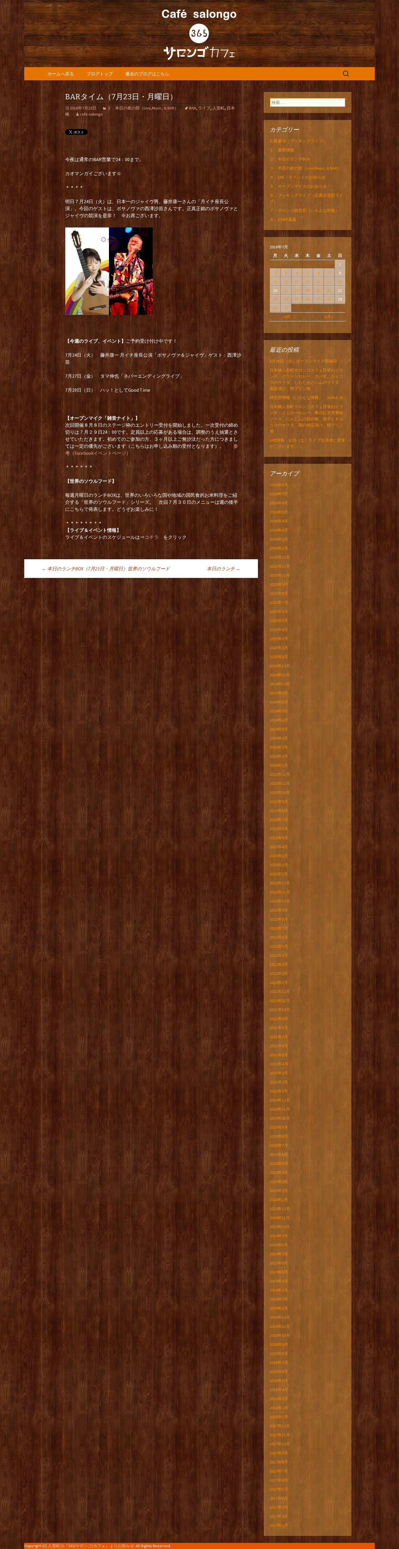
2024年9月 (279, 693)
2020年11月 (280, 1109)
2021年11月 (280, 1000)
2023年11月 (280, 783)
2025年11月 (280, 566)
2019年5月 (279, 1272)
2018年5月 (279, 1380)
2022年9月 (279, 910)
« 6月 (286, 316)
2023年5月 (279, 837)
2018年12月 (280, 1317)
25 (297, 299)
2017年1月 (279, 1525)
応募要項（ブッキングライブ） (298, 141)
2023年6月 (279, 828)
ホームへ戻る (61, 73)
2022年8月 (279, 919)
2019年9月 (279, 1235)
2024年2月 (279, 756)
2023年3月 (279, 855)
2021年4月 (279, 1064)
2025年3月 (279, 638)
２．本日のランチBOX (290, 159)
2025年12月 (280, 557)
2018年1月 (279, 1416)
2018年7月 (279, 1362)
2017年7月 (279, 1471)
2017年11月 (280, 1435)
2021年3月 (279, 1073)
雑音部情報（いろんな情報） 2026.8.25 (306, 397)
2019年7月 (279, 1254)
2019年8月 (279, 1244)
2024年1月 (279, 765)
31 (286, 308)
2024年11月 (280, 674)
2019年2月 (279, 1299)
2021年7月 (279, 1036)
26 (308, 299)
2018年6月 (279, 1371)
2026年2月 (279, 539)
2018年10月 (280, 1335)
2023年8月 (279, 810)
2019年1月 (279, 1308)
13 (318, 281)
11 (297, 281)
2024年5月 (279, 729)
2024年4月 (279, 738)
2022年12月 (280, 883)
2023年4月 (279, 846)
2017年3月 (279, 1507)
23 (275, 299)
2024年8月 (279, 702)
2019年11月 (280, 1217)
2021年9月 (279, 1018)
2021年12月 (280, 991)
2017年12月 (280, 1425)
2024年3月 (279, 747)
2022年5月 (279, 946)
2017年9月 (279, 1453)
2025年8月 (279, 593)
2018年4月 (279, 1389)
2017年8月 (279, 1462)
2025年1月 (279, 656)
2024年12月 (280, 665)
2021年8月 (279, 1027)
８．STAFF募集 (283, 219)
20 (318, 290)
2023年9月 (279, 801)
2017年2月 (279, 1516)
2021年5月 (279, 1054)
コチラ (152, 537)
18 (297, 290)
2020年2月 (279, 1190)
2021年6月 (279, 1045)
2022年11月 (280, 892)
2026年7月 (279, 493)
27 (318, 299)
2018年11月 (280, 1326)
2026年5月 (279, 512)
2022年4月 (279, 955)
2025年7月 (279, 602)
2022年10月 (280, 901)
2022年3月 (279, 964)
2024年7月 (279, 711)
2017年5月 (279, 1489)
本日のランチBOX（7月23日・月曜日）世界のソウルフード (106, 568)
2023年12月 (280, 774)
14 (329, 281)
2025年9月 (279, 584)
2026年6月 (279, 503)
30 (275, 308)
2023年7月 (279, 819)
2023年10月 (280, 792)
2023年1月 (279, 874)
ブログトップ (99, 73)
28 (329, 299)
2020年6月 (279, 1154)
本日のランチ (223, 568)
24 (286, 299)
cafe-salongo (91, 114)
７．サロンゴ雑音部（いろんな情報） (304, 210)
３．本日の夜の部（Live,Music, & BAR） (142, 108)
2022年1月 (279, 982)
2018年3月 (279, 1398)
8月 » (329, 316)
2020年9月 (279, 1127)
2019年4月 (279, 1281)
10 (286, 281)
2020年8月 (279, 1136)
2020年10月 (280, 1118)
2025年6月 (279, 611)
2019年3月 (279, 1290)
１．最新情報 (282, 150)
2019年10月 (280, 1226)
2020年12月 (280, 1100)
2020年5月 (279, 1163)
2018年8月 (279, 1353)
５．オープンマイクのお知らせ (298, 186)
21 (329, 290)
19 (308, 290)
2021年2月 (279, 1082)
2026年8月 (279, 484)
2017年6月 (279, 1480)
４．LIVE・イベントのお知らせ (297, 177)
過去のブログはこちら (147, 73)
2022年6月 (279, 937)
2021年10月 (280, 1009)
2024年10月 (280, 683)
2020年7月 (279, 1145)
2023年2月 (279, 864)
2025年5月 (279, 620)
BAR (192, 108)
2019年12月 (280, 1208)
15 (340, 281)
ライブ (204, 108)
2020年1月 (279, 1199)
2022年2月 (279, 973)
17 (286, 290)
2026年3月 (279, 530)
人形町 (218, 108)
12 (308, 281)
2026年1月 (279, 548)
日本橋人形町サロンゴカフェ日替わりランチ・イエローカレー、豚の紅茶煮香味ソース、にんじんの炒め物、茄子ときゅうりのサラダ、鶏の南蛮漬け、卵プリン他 (306, 419)
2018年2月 (279, 1407)
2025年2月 (279, 647)
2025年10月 (280, 575)
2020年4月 (279, 1172)
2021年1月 (279, 1091)
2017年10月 (280, 1444)
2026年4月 (279, 521)
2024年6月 (279, 720)
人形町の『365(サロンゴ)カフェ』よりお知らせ (91, 1545)
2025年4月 (279, 629)
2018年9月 (279, 1344)
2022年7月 (279, 928)
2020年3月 (279, 1181)
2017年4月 (279, 1498)
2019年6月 (279, 1263)
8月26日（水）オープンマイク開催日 (305, 361)
